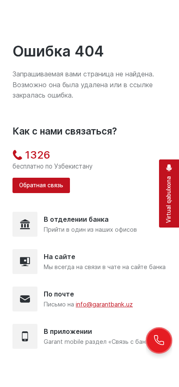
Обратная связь (41, 185)
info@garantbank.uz (104, 304)
